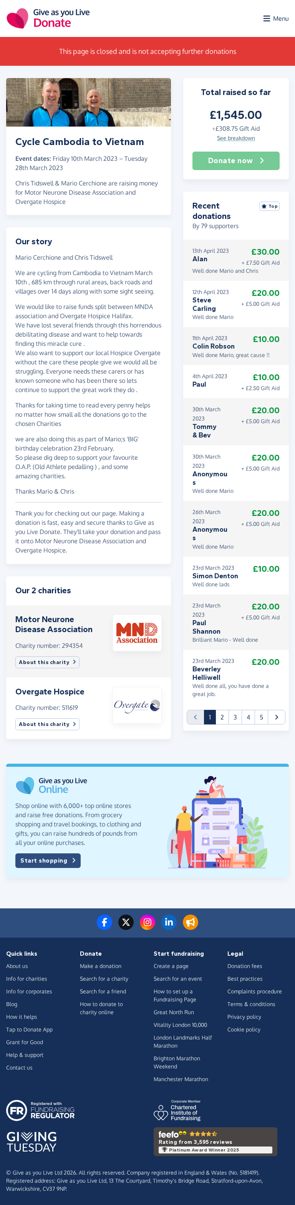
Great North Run (174, 1012)
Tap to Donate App (29, 1029)
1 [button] (212, 717)
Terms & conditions (251, 1004)
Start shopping (43, 860)
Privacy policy (244, 1016)
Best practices (245, 978)
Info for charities (26, 978)
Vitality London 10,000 (180, 1024)
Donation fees (244, 966)
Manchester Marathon (181, 1079)
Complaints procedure (254, 991)
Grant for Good (24, 1042)
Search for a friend (103, 991)
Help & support (24, 1054)
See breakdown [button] (236, 138)
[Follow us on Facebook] (104, 927)
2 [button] (222, 717)
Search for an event (178, 978)
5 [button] (261, 717)
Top (273, 206)
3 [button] (235, 717)
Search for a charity (104, 978)
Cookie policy (243, 1029)
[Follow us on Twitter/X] (126, 927)
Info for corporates (29, 991)
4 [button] (248, 717)
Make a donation (100, 966)
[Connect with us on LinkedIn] (169, 927)
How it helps (21, 1016)
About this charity (44, 662)
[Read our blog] (190, 927)
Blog (11, 1004)
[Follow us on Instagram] (147, 927)
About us (17, 966)
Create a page (171, 966)
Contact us (19, 1067)
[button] (137, 632)
